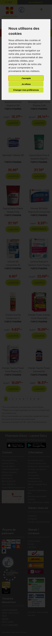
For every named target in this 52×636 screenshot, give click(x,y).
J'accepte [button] (26, 78)
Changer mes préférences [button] (26, 90)
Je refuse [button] (26, 84)
